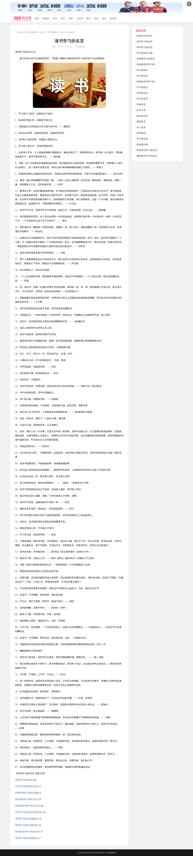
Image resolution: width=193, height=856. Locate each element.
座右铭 (113, 18)
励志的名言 (142, 116)
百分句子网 (32, 32)
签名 (104, 18)
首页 (37, 18)
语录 (70, 18)
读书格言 (141, 133)
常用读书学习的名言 (147, 150)
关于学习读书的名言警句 (27, 812)
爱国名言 (141, 121)
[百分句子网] (22, 18)
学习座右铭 (142, 139)
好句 (55, 18)
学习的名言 (53, 32)
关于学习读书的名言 (25, 786)
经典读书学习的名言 (25, 793)
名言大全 (141, 110)
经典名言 (141, 104)
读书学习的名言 (23, 780)
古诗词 (79, 18)
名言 (62, 18)
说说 (96, 18)
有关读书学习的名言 (25, 799)
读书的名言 (142, 93)
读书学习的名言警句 (25, 825)
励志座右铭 (142, 144)
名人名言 (141, 127)
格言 (88, 18)
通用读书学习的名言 (147, 156)
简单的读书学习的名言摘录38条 (153, 81)
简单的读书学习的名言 (26, 806)
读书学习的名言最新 (25, 818)
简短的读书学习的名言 (26, 831)
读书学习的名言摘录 (25, 838)
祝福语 (46, 18)
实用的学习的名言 (146, 58)
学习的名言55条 (145, 53)
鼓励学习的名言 (145, 36)
